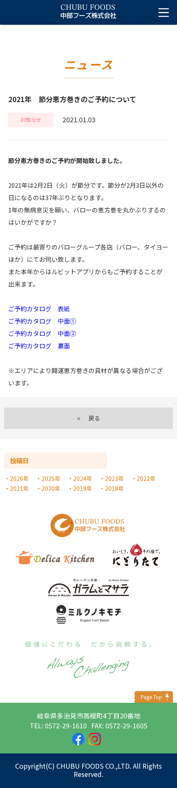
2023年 (114, 478)
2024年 (82, 478)
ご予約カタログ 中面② (42, 333)
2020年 (51, 488)
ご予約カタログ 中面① (42, 321)
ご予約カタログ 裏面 (39, 345)
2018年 (114, 488)
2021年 (19, 488)
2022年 (146, 478)
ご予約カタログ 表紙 (39, 308)
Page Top (151, 696)
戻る (94, 418)
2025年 (51, 478)
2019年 (82, 488)
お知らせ (31, 120)
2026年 (19, 478)
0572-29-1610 (66, 725)
